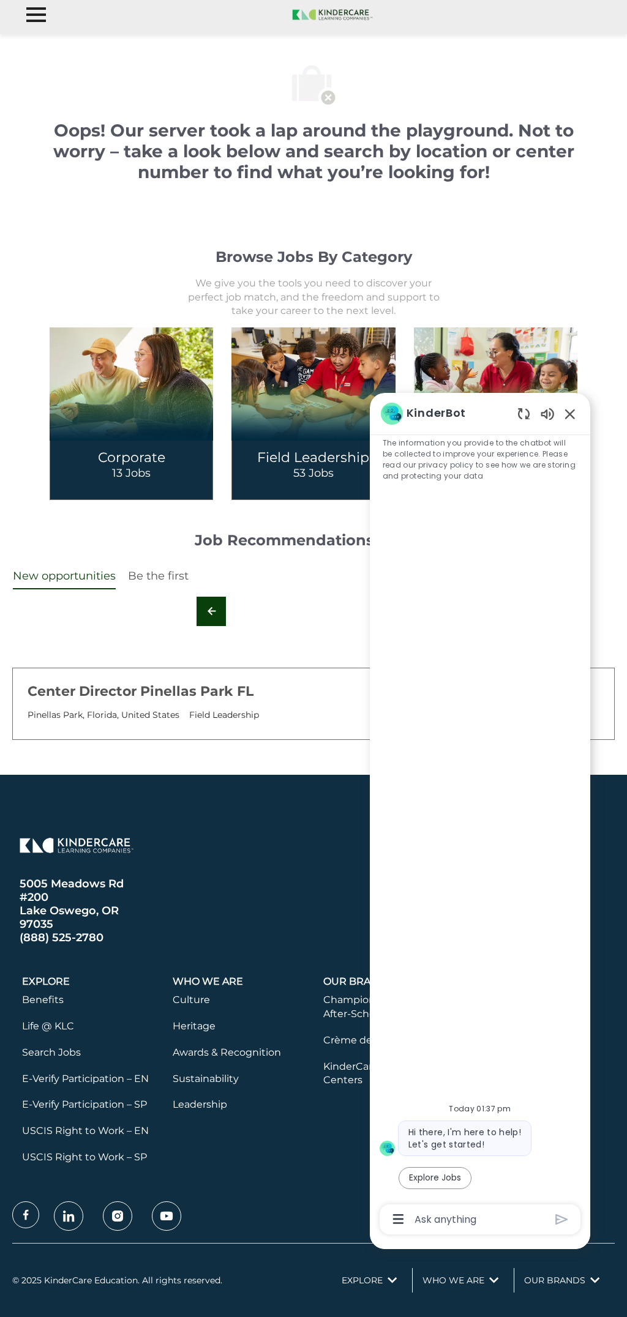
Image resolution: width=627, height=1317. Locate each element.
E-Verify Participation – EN (85, 1078)
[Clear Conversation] (524, 413)
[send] (561, 1219)
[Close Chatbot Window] (570, 413)
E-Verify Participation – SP (84, 1104)
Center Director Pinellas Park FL (140, 691)
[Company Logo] (331, 14)
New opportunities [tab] (64, 576)
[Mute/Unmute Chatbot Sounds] (547, 413)
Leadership (200, 1104)
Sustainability (206, 1078)
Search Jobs (51, 1052)
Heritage (194, 1026)
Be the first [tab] (158, 576)
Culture (191, 999)
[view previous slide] (211, 611)
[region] (480, 815)
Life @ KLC (48, 1026)
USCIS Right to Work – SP (84, 1157)
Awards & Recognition (227, 1052)
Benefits (43, 999)
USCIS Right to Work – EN (85, 1130)
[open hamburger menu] (36, 14)
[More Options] (398, 1219)
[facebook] (25, 1214)
